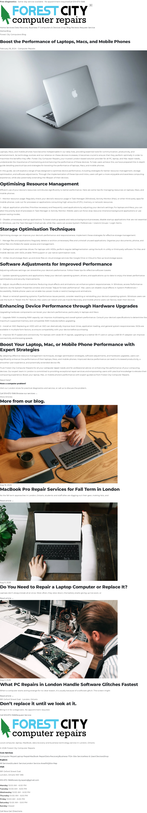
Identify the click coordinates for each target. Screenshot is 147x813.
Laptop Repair (23, 756)
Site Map (53, 763)
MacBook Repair (37, 756)
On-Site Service (77, 756)
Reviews (75, 28)
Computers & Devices (50, 28)
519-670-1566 (6, 780)
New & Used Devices (93, 756)
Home (3, 28)
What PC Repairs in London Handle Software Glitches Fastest (69, 684)
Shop (63, 28)
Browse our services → (26, 393)
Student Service (18, 763)
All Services (5, 763)
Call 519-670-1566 (77, 2)
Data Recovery (21, 28)
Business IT (34, 28)
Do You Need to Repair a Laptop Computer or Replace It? (63, 587)
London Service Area (35, 763)
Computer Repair (8, 756)
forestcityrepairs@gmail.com (25, 780)
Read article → (7, 501)
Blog (68, 28)
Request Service (87, 28)
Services (10, 28)
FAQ (47, 763)
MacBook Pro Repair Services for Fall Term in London (60, 489)
